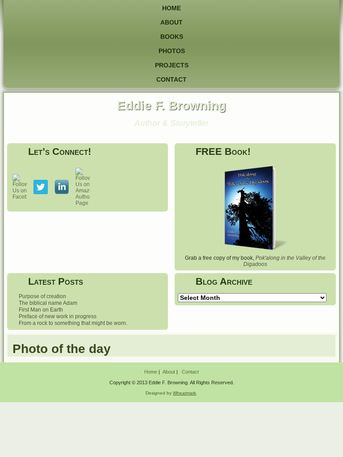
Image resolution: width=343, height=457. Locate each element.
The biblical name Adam (48, 303)
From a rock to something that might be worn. (73, 323)
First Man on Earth (41, 310)
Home (171, 8)
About (171, 22)
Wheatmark (184, 393)
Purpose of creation (42, 296)
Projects (171, 65)
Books (171, 36)
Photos (172, 50)
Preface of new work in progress (57, 316)
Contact (171, 79)
